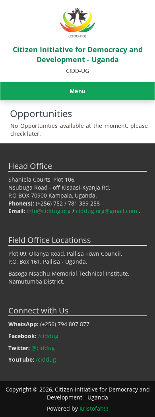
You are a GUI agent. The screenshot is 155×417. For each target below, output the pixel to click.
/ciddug (48, 336)
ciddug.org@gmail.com (106, 211)
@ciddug (43, 348)
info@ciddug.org (49, 211)
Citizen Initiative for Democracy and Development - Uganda (78, 54)
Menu (78, 91)
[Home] (77, 36)
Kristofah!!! (93, 408)
